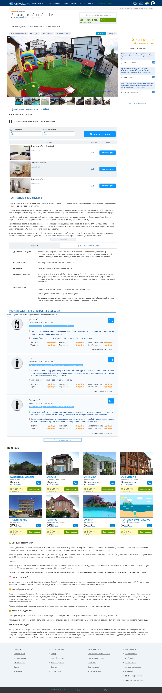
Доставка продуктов (134, 680)
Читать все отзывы (137, 103)
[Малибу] (62, 506)
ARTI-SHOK (90, 476)
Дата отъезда (49, 129)
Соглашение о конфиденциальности (76, 690)
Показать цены (107, 152)
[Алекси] (99, 506)
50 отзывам (54, 484)
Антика (52, 476)
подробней (35, 150)
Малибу (52, 519)
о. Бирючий (56, 671)
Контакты (18, 671)
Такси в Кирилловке (134, 676)
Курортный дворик (22, 476)
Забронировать (108, 20)
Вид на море (93, 667)
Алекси (88, 519)
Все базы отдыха (58, 649)
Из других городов (133, 667)
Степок (54, 667)
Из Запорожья (131, 653)
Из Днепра (130, 658)
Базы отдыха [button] (37, 3)
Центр (53, 653)
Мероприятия (70, 3)
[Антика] (62, 463)
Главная (17, 649)
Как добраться (86, 3)
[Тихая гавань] (25, 506)
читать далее (138, 58)
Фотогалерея (19, 662)
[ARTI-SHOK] (99, 463)
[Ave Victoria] (136, 463)
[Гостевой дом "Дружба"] (136, 506)
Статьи (17, 667)
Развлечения (54, 3)
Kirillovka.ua (60, 690)
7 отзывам (54, 527)
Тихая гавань (18, 519)
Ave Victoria (128, 476)
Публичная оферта (97, 690)
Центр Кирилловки (96, 658)
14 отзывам (17, 527)
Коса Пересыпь (57, 658)
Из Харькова (130, 662)
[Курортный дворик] (25, 463)
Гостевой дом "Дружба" (136, 519)
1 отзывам (17, 484)
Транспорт (129, 671)
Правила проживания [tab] (88, 245)
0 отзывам (91, 527)
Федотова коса (94, 649)
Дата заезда (16, 129)
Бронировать (34, 489)
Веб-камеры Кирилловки (99, 653)
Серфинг (92, 662)
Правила (108, 690)
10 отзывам (128, 484)
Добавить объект (104, 3)
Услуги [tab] (34, 245)
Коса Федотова (57, 662)
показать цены (101, 133)
